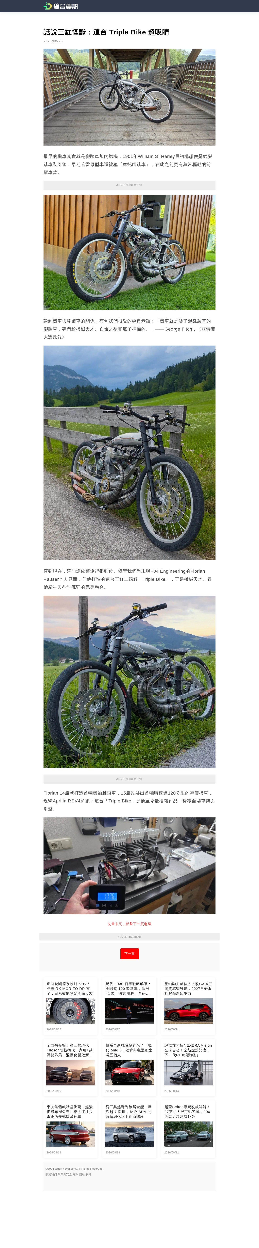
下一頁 (129, 953)
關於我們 (51, 1174)
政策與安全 (65, 1174)
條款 (75, 1174)
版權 (88, 1174)
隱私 (82, 1174)
